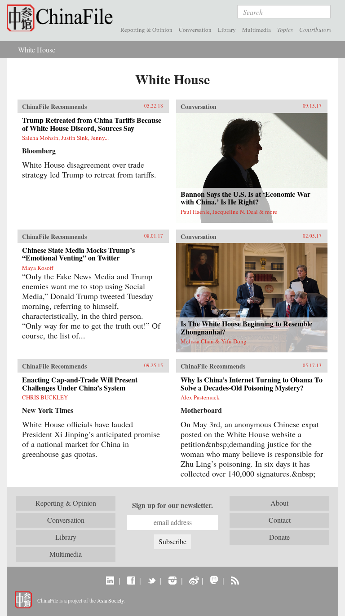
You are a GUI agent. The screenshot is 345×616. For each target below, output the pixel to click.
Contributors (315, 30)
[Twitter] (151, 580)
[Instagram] (172, 580)
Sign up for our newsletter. (172, 505)
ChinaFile (62, 17)
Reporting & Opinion (146, 30)
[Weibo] (193, 580)
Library (227, 30)
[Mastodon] (214, 580)
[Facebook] (131, 580)
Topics (285, 30)
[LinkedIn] (110, 580)
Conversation (195, 30)
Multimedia (256, 30)
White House (36, 49)
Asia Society (110, 600)
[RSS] (234, 580)
